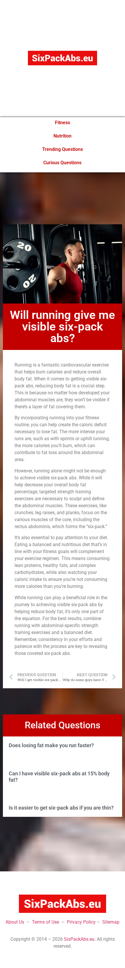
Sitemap (110, 922)
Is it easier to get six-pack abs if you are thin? (61, 808)
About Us (15, 922)
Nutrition (62, 136)
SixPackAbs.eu (79, 939)
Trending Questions (62, 149)
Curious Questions (62, 162)
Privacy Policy (81, 922)
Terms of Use (45, 922)
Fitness (62, 122)
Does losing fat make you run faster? (51, 745)
